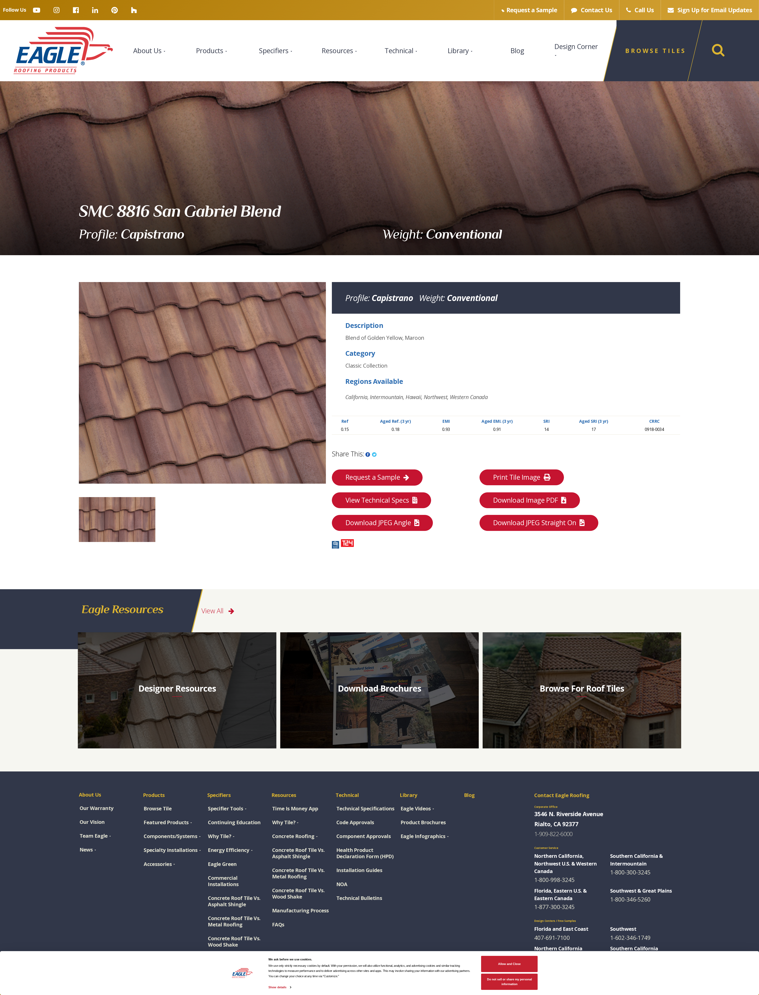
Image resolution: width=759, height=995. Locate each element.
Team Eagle (94, 835)
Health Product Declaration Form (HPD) (365, 853)
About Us (148, 50)
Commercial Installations (223, 880)
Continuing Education (234, 822)
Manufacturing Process (300, 910)
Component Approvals (363, 836)
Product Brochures (423, 822)
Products (210, 50)
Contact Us (595, 10)
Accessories (158, 864)
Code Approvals (355, 822)
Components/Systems (170, 836)
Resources (338, 50)
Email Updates (715, 10)
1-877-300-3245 (554, 907)
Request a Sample (373, 477)
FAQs (278, 924)
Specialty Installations (170, 850)
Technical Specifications (365, 808)
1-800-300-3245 (630, 872)
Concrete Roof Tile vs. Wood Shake (234, 941)
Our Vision (92, 821)
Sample (531, 10)
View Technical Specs (378, 500)
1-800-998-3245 (554, 880)
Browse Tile (158, 808)
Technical (400, 50)
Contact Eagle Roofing (561, 795)
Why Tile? (219, 836)
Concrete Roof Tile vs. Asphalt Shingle (234, 901)
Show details (277, 987)
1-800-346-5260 (630, 899)
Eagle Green (222, 864)
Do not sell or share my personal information (509, 982)
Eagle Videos (416, 808)
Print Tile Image (517, 477)
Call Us (643, 10)
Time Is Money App (295, 808)
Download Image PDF (526, 500)
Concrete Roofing (293, 836)
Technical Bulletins (359, 898)
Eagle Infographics (423, 836)
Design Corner (576, 46)
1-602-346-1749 (630, 937)
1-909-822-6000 (553, 834)
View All (213, 610)
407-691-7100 (552, 937)
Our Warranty (97, 808)
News (86, 849)
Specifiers (274, 50)
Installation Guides (359, 870)
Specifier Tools (225, 808)
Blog (517, 50)
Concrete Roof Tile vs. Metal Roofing (234, 921)
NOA (341, 884)
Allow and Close (509, 964)
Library (459, 50)
